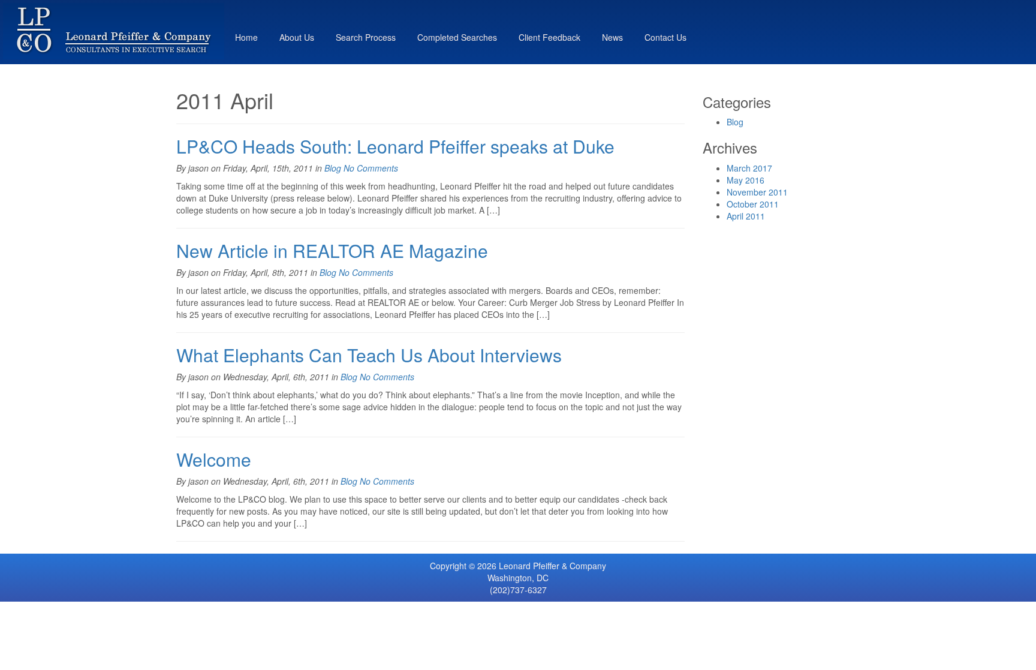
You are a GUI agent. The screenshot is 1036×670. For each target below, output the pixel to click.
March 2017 (749, 168)
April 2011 (746, 216)
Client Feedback (549, 37)
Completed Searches (457, 37)
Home (246, 37)
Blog (332, 168)
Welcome (213, 459)
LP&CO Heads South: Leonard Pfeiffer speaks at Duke (395, 146)
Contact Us (665, 37)
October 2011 (753, 204)
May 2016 (745, 180)
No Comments (371, 168)
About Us (296, 37)
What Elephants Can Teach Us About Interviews (369, 355)
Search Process (366, 37)
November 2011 (757, 192)
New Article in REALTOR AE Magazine (332, 250)
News (612, 37)
